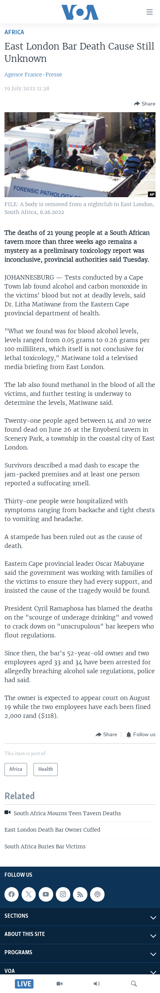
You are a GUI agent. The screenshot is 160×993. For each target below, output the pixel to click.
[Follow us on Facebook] (11, 894)
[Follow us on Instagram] (63, 894)
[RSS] (80, 894)
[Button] (145, 103)
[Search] (134, 983)
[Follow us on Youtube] (46, 894)
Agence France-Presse (33, 74)
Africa (14, 32)
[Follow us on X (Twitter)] (29, 894)
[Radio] (97, 983)
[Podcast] (97, 894)
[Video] (59, 983)
